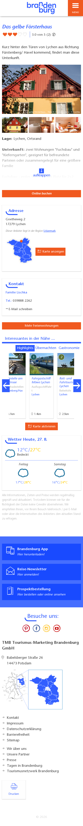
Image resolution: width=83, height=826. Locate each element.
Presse (11, 760)
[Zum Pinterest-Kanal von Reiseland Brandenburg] (26, 629)
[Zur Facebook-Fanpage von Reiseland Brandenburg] (36, 629)
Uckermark (50, 231)
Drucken (14, 794)
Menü (75, 12)
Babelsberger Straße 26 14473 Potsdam (25, 660)
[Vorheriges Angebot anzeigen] (6, 385)
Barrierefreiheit (18, 735)
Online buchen (42, 193)
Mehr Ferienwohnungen (41, 325)
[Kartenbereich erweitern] (77, 350)
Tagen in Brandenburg (24, 766)
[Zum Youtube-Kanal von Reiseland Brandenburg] (57, 629)
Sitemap (13, 740)
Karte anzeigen (53, 251)
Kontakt (13, 718)
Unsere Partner (18, 754)
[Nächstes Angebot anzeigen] (77, 385)
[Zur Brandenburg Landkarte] (32, 691)
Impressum (15, 723)
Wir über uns (17, 749)
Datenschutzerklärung (24, 729)
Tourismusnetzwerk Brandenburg (33, 771)
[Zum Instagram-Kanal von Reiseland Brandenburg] (47, 629)
